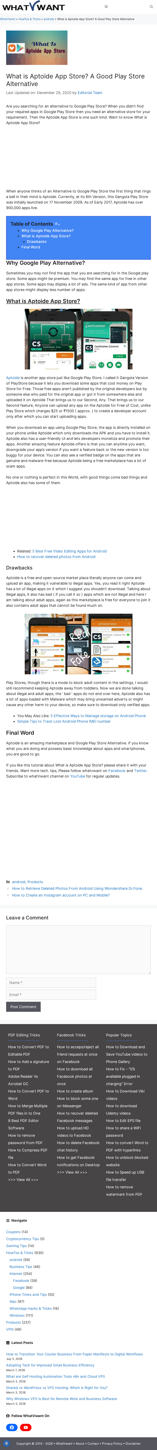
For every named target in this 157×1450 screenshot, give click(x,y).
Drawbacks (37, 241)
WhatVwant (7, 19)
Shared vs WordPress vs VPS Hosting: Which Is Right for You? (57, 1388)
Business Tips (21, 1267)
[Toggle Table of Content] (57, 224)
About (80, 1443)
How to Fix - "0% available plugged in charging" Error (123, 1076)
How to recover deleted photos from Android (56, 557)
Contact (93, 1443)
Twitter (140, 771)
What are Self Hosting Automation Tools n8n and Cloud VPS (55, 1376)
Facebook (117, 771)
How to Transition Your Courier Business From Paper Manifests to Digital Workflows (74, 1354)
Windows (17, 1315)
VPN (9, 1329)
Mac (13, 1301)
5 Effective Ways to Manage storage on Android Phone (98, 716)
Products (35, 882)
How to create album (75, 1091)
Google (19, 1288)
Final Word (30, 247)
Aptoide (13, 378)
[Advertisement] (78, 159)
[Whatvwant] (34, 7)
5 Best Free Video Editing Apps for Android (69, 551)
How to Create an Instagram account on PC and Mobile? (61, 895)
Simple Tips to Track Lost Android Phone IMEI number (64, 721)
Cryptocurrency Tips (22, 1239)
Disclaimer (133, 1443)
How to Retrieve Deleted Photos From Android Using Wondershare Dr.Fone (77, 888)
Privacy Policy (112, 1443)
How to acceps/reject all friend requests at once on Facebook (78, 1054)
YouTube (77, 776)
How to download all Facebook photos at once (75, 1076)
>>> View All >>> (23, 1179)
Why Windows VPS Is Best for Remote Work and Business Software (61, 1399)
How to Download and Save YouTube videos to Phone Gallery (126, 1054)
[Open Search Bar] (151, 7)
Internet (16, 1274)
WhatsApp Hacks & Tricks (31, 1308)
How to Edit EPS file (123, 1120)
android (49, 19)
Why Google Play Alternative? (47, 230)
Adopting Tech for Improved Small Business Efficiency (50, 1365)
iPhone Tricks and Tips (28, 1295)
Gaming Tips (16, 1246)
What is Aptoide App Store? (46, 236)
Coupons (13, 1232)
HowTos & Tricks (29, 19)
